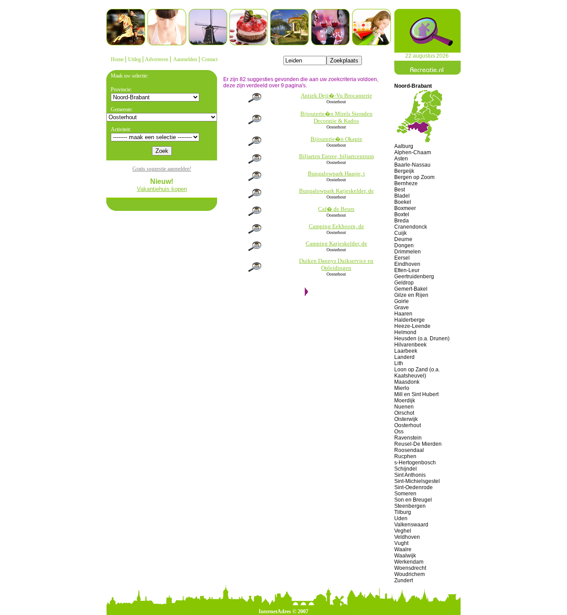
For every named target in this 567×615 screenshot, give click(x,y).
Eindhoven (407, 264)
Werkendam (408, 562)
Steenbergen (410, 506)
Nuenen (404, 407)
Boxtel (401, 214)
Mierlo (401, 388)
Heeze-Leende (412, 326)
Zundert (403, 580)
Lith (398, 363)
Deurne (403, 239)
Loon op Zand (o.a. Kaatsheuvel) (417, 372)
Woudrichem (409, 574)
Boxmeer (405, 208)
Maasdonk (406, 382)
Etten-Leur (406, 270)
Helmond (405, 332)
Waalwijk (405, 556)
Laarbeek (405, 351)
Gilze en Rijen (411, 295)
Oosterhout (407, 425)
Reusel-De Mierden (418, 444)
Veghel (402, 531)
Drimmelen (407, 252)
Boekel (402, 202)
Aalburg (403, 146)
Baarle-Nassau (412, 165)
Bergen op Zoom (414, 177)
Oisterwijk (406, 419)
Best (399, 190)
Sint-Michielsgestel (417, 481)
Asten (401, 159)
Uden (401, 518)
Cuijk (400, 233)
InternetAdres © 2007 (283, 611)
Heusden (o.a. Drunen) (422, 338)
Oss (399, 431)
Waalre (403, 549)
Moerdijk (404, 400)
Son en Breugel (413, 500)
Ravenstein (408, 438)
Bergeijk (404, 171)
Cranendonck (410, 227)
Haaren (403, 314)
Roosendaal (409, 450)
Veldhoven (407, 537)
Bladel (402, 196)
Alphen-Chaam (412, 152)
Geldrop (404, 283)
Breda (401, 221)
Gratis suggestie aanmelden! (161, 169)
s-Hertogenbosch (415, 462)
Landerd (404, 357)
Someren (405, 493)
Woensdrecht (410, 568)
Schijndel (405, 469)
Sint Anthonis (410, 475)
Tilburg (402, 512)
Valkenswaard (411, 525)
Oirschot (404, 413)
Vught (401, 543)
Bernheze (406, 183)
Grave (401, 307)
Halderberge (409, 320)
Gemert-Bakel (410, 289)
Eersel (402, 258)
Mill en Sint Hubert (416, 394)
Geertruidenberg (414, 276)
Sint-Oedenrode (413, 487)
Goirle (401, 301)
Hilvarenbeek (410, 345)
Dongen (404, 245)
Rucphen (405, 456)
